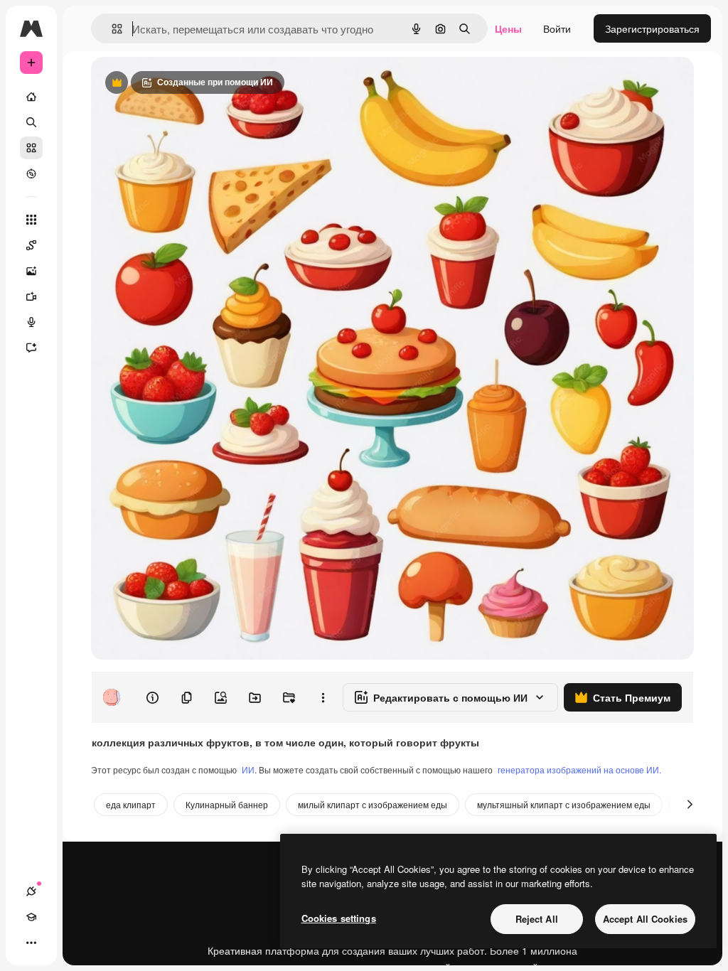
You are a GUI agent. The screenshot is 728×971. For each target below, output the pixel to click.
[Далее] (689, 804)
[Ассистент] (31, 347)
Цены (508, 28)
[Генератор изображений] (31, 270)
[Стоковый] (31, 147)
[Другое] (31, 942)
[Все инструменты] (31, 219)
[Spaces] (31, 245)
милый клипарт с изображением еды (372, 804)
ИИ (248, 769)
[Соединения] (31, 891)
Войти (557, 28)
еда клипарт (131, 804)
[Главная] (31, 96)
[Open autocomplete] (111, 28)
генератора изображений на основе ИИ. (579, 769)
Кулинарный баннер (227, 804)
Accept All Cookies (645, 919)
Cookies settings (338, 918)
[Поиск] (31, 122)
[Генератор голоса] (31, 322)
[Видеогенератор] (31, 296)
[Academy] (31, 917)
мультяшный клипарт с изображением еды (564, 804)
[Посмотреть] (31, 173)
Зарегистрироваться (652, 28)
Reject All (536, 919)
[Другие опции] (323, 697)
